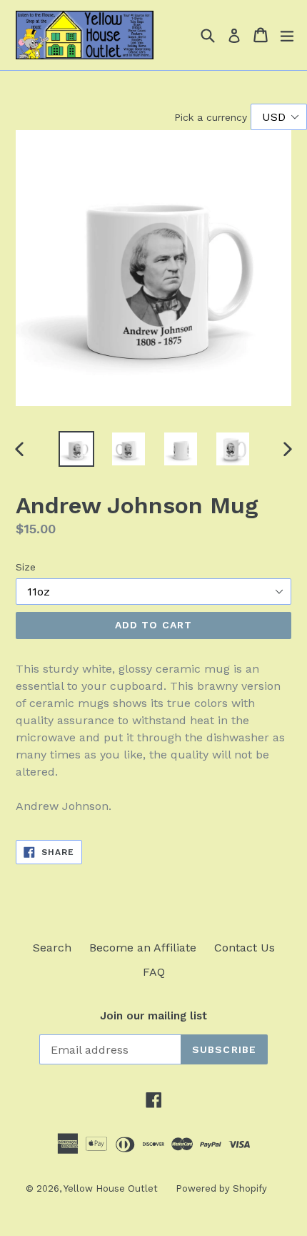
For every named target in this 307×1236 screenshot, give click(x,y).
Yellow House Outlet (111, 1188)
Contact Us (244, 947)
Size (26, 567)
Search (52, 947)
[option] (76, 448)
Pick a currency (212, 117)
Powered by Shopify (221, 1188)
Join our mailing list (153, 1015)
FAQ (154, 972)
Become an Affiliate (142, 947)
